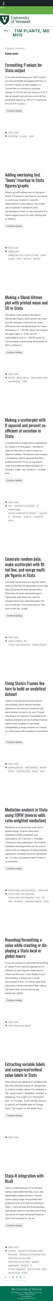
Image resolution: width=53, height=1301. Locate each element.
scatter (11, 258)
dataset (43, 767)
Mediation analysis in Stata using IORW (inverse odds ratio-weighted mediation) (26, 815)
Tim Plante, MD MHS (31, 33)
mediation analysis (33, 901)
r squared (42, 513)
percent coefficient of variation (22, 513)
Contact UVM (23, 1294)
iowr (10, 901)
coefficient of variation (24, 506)
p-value (23, 136)
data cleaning (31, 767)
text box (27, 258)
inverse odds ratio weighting (21, 894)
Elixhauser (13, 1254)
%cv (10, 506)
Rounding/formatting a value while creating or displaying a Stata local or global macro (26, 947)
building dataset (15, 767)
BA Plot (11, 377)
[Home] (15, 24)
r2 (9, 517)
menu (6, 31)
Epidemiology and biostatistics (22, 890)
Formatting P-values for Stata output (23, 67)
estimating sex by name (19, 1262)
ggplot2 (35, 1262)
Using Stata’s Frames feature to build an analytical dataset (25, 688)
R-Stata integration (17, 1269)
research (28, 517)
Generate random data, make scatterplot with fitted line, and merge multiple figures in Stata (25, 567)
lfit (25, 641)
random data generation (19, 644)
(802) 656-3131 (35, 1292)
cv (37, 506)
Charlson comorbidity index (30, 1251)
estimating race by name (19, 1258)
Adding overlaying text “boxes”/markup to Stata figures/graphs (24, 180)
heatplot (24, 1265)
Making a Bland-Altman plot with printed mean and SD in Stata (26, 302)
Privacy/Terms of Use (26, 1299)
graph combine (15, 641)
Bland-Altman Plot (39, 377)
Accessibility (26, 1296)
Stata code (13, 132)
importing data (23, 771)
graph (43, 255)
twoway (36, 258)
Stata (31, 136)
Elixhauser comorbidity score (32, 1254)
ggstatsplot (13, 1265)
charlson (12, 1251)
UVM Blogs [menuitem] (3, 3)
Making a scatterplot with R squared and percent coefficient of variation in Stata (25, 428)
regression (17, 517)
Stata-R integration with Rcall (24, 1178)
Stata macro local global (19, 1025)
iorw (38, 897)
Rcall (44, 1269)
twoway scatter (39, 644)
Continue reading (15, 111)
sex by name (14, 1272)
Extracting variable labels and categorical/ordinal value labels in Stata (25, 1069)
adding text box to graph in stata (23, 255)
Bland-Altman (23, 377)
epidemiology (14, 381)
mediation (18, 901)
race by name (34, 1269)
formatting (13, 136)
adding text (13, 251)
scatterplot (38, 517)
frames (11, 771)
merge (35, 771)
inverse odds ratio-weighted (21, 897)
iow (43, 897)
